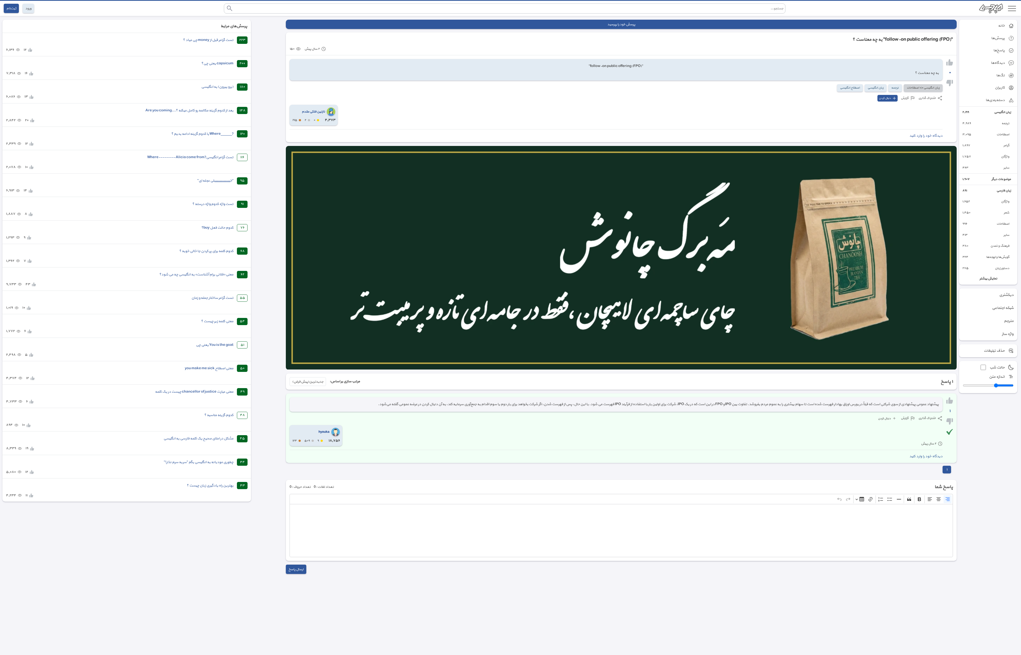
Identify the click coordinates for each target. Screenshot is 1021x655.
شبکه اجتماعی (1003, 308)
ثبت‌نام (11, 8)
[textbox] (621, 530)
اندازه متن (997, 377)
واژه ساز (1008, 334)
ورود (28, 8)
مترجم (1009, 321)
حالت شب (997, 367)
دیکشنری (1006, 295)
